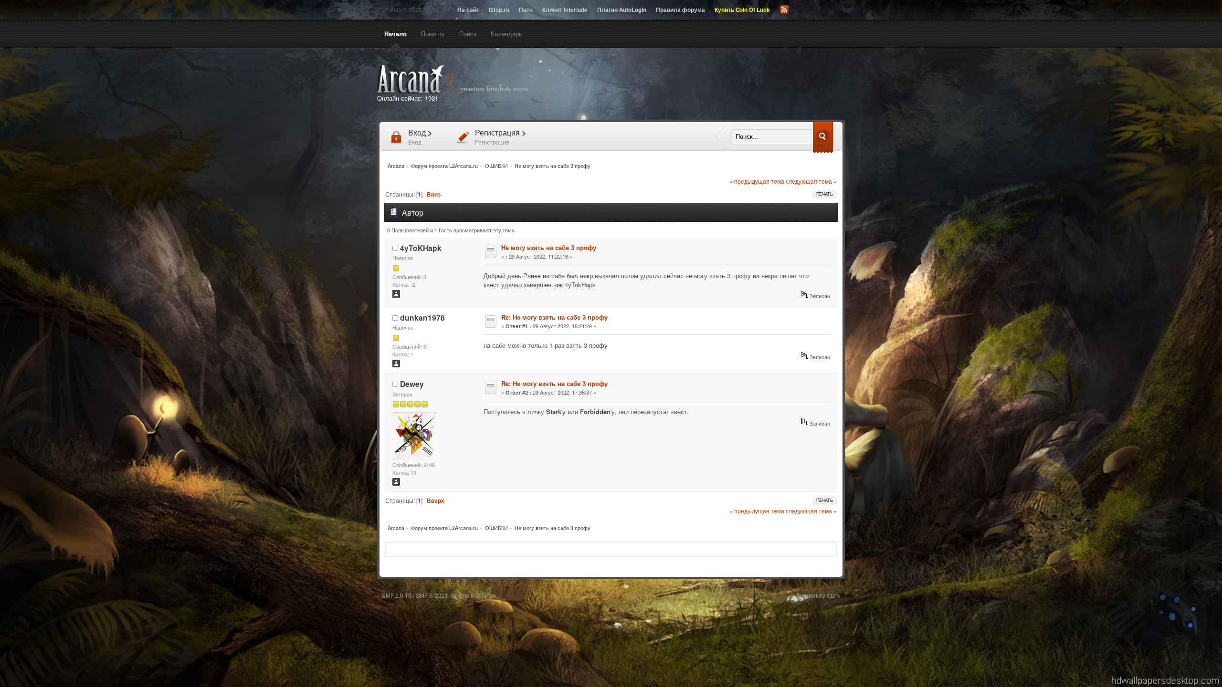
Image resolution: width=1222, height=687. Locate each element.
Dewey (412, 383)
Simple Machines (473, 595)
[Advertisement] (720, 85)
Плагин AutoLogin (621, 10)
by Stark (818, 595)
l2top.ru (499, 10)
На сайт (468, 10)
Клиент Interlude (565, 10)
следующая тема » (811, 181)
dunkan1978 (422, 317)
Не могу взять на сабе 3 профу (548, 247)
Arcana (463, 79)
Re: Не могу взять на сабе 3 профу (554, 317)
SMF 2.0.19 (396, 595)
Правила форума (680, 10)
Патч (526, 10)
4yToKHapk (421, 247)
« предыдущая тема (756, 181)
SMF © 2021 (432, 595)
